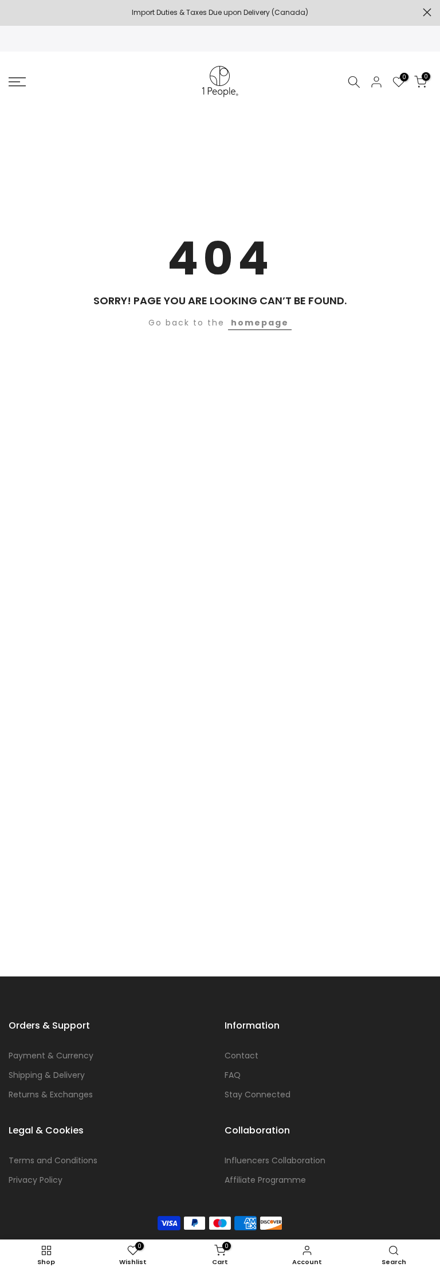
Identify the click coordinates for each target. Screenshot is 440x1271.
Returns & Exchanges (51, 1094)
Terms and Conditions (53, 1160)
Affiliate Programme (265, 1180)
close (13, 12)
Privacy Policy (35, 1180)
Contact (241, 1055)
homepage (260, 322)
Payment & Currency (51, 1055)
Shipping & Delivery (47, 1075)
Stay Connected (257, 1094)
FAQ (233, 1075)
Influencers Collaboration (275, 1160)
